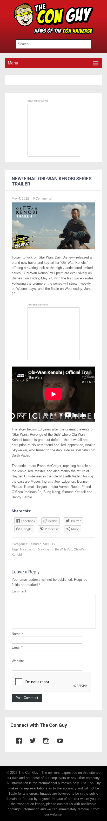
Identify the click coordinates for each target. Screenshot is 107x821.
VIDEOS (49, 544)
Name (17, 634)
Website (18, 661)
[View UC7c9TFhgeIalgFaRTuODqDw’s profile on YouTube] (57, 741)
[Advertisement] (54, 130)
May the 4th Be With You (55, 549)
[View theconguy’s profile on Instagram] (44, 741)
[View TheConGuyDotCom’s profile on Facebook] (16, 741)
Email (17, 647)
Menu (13, 63)
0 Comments (42, 198)
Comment (19, 591)
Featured (35, 544)
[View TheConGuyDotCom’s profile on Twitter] (30, 741)
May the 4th (28, 549)
